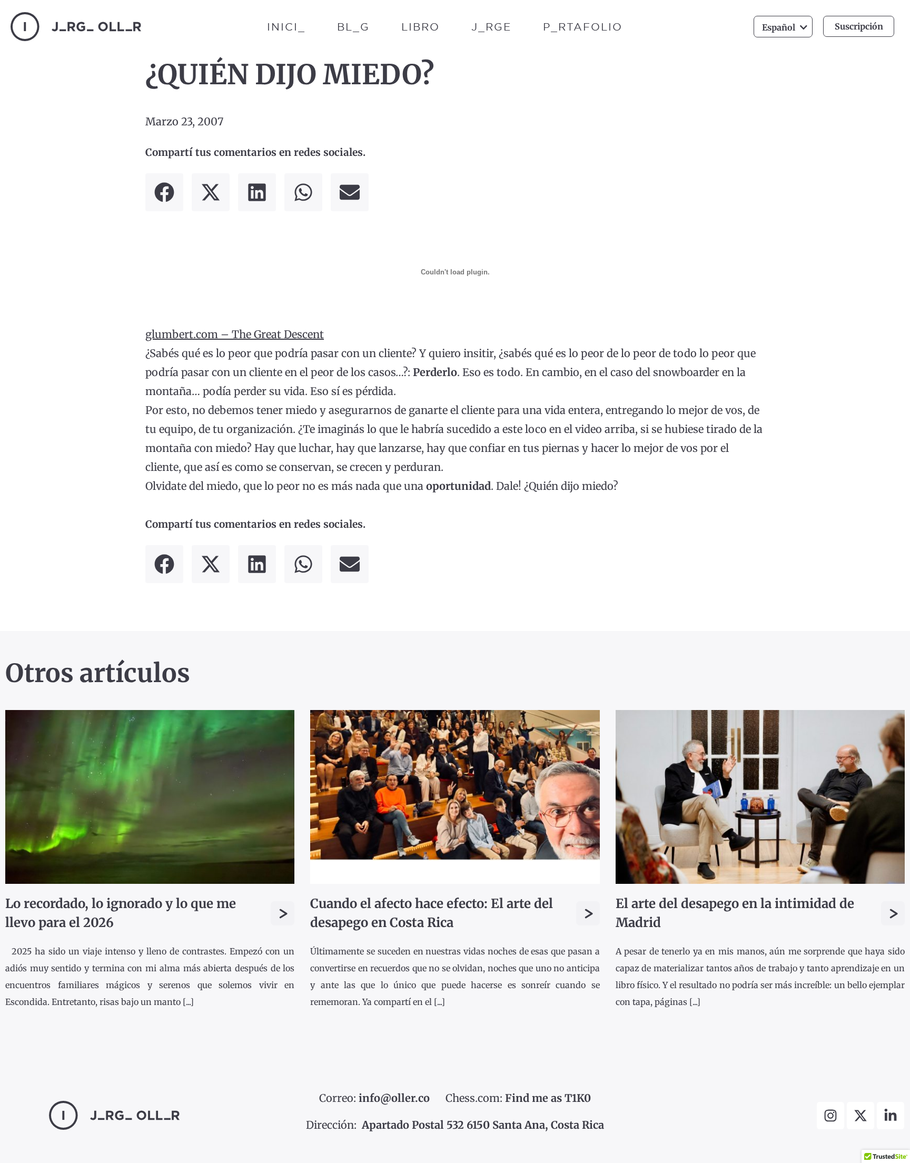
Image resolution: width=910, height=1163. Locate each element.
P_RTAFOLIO (582, 27)
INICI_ (286, 27)
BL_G (353, 27)
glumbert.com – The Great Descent (234, 334)
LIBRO (420, 27)
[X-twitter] (860, 1115)
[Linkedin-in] (890, 1115)
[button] (164, 192)
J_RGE (491, 27)
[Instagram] (830, 1115)
